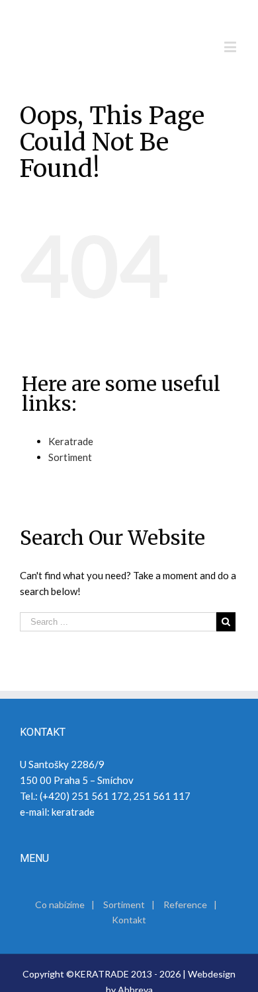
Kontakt (129, 919)
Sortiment (70, 457)
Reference (185, 904)
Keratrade (70, 441)
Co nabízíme (60, 904)
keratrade (73, 812)
